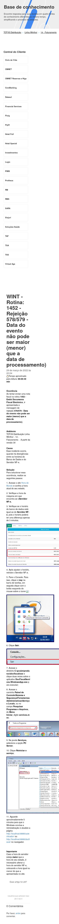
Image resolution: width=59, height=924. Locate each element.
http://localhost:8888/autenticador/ (17, 835)
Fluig (7, 115)
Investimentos (11, 152)
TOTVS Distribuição (12, 32)
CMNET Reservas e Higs (15, 78)
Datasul (8, 97)
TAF (7, 236)
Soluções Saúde (12, 226)
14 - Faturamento (49, 32)
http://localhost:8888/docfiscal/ (18, 840)
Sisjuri (8, 217)
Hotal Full (9, 134)
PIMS (7, 171)
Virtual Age (10, 263)
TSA (7, 245)
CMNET (8, 69)
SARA (7, 208)
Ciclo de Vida (11, 60)
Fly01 (7, 124)
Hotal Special (11, 143)
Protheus (9, 180)
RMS (7, 199)
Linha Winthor (31, 32)
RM (6, 189)
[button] (18, 887)
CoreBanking (11, 87)
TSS (7, 254)
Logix (7, 162)
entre (18, 913)
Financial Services (13, 106)
